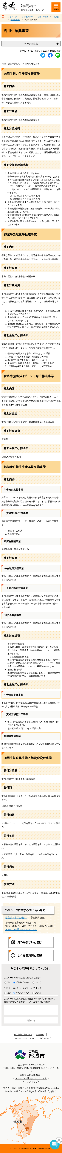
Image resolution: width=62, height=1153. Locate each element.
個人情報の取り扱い (23, 1034)
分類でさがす (27, 17)
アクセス (54, 1068)
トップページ (11, 17)
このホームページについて (23, 1038)
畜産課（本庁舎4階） (16, 917)
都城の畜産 (15, 20)
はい (9, 982)
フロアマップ (31, 1081)
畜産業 (56, 17)
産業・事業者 (43, 17)
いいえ (38, 982)
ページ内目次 (31, 43)
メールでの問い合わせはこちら (21, 929)
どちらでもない (23, 982)
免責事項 (40, 1034)
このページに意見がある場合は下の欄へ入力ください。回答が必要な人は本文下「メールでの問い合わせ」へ (30, 1000)
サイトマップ (45, 1038)
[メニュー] (55, 7)
